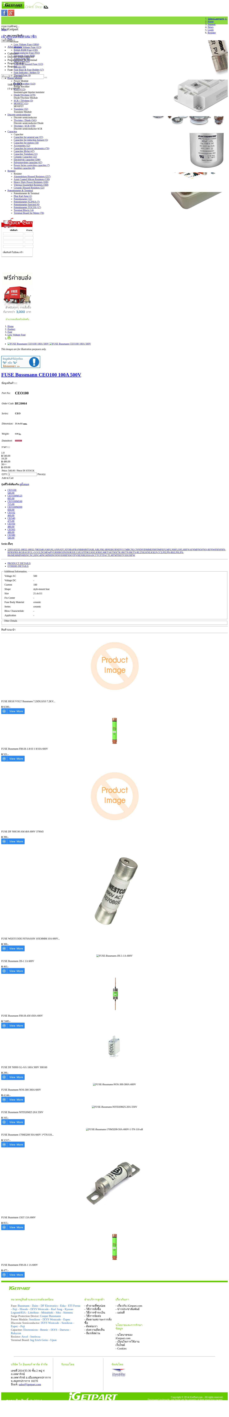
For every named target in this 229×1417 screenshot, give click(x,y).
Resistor (11, 171)
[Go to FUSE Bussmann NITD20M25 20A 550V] (13, 1124)
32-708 (34, 549)
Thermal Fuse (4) (22, 75)
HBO (59, 552)
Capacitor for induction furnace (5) (31, 140)
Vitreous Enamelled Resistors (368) (31, 185)
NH (50, 555)
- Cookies (121, 1348)
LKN (146, 552)
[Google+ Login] (11, 15)
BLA (94, 549)
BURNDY (116, 549)
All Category (8, 41)
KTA (107, 552)
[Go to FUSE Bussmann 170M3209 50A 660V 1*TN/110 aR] (13, 1146)
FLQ (177, 549)
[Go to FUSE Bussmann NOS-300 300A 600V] (13, 1101)
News (210, 27)
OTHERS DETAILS (18, 566)
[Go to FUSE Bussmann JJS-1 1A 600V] (13, 973)
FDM (157, 549)
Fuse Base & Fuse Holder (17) (29, 69)
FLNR (172, 549)
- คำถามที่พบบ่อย (94, 1305)
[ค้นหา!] (45, 77)
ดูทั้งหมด (24, 484)
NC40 (39, 555)
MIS (24, 555)
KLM (102, 552)
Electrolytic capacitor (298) (27, 159)
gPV (51, 552)
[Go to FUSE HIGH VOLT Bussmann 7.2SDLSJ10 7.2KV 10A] (13, 713)
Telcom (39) (20, 67)
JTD (85, 552)
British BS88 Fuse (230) (26, 50)
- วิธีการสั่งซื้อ (92, 1309)
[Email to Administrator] (20, 367)
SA (90, 555)
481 (43, 549)
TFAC (104, 555)
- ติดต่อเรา (91, 1326)
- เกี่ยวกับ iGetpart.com (129, 1305)
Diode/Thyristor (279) (24, 95)
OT (72, 555)
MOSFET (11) (21, 103)
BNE (108, 549)
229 (9, 549)
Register (212, 32)
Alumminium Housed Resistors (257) (32, 176)
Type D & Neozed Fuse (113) (28, 64)
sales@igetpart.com (30, 1384)
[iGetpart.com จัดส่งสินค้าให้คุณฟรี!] (17, 321)
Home (211, 21)
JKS (71, 552)
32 (16, 549)
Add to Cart (7, 478)
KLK (89, 552)
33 (39, 549)
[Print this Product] (9, 338)
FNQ (199, 549)
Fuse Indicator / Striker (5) (27, 72)
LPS (176, 552)
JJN (64, 552)
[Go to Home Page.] (2, 20)
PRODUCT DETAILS (19, 563)
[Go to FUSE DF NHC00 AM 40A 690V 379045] (13, 843)
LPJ (163, 552)
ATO (66, 549)
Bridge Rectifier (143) (24, 83)
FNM (194, 549)
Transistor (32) (21, 109)
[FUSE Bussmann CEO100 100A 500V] (49, 344)
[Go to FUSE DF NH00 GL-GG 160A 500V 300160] (13, 1079)
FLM (166, 549)
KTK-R (119, 552)
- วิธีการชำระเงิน (94, 1312)
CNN (137, 549)
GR (55, 552)
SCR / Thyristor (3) (23, 100)
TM (115, 555)
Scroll (4, 29)
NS (69, 555)
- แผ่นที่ (120, 1312)
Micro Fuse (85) (22, 61)
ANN (57, 549)
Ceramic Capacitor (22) (25, 156)
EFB (152, 549)
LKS (151, 552)
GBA (23, 552)
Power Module (14, 78)
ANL (51, 549)
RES (85, 555)
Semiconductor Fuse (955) (27, 53)
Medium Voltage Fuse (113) (27, 47)
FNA (188, 549)
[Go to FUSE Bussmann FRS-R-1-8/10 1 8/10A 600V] (13, 760)
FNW (212, 549)
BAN (77, 549)
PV (75, 555)
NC (28, 555)
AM (47, 549)
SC (93, 555)
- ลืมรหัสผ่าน (92, 1333)
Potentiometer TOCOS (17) (27, 207)
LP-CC (157, 552)
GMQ (46, 552)
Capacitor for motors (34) (26, 142)
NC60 (45, 555)
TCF (99, 555)
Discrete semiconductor (19, 114)
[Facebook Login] (4, 15)
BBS (82, 549)
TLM (110, 555)
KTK (112, 552)
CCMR (125, 549)
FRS (11, 552)
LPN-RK (169, 552)
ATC (62, 549)
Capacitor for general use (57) (28, 137)
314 (13, 549)
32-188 (20, 549)
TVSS (124, 555)
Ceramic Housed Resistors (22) (29, 187)
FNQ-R (205, 549)
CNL (131, 549)
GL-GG (33, 552)
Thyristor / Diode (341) (25, 120)
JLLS (76, 552)
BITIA (88, 549)
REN (80, 555)
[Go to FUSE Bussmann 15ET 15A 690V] (13, 1229)
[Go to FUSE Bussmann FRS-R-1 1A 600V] (13, 1276)
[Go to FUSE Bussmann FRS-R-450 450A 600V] (13, 1027)
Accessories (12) (22, 145)
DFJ (142, 549)
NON (54, 555)
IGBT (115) (19, 89)
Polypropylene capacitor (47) (28, 162)
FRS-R (17, 552)
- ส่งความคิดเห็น (94, 1329)
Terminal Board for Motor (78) (29, 213)
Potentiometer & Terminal (20, 190)
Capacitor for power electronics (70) (31, 148)
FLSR (183, 549)
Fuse (9, 38)
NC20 (33, 555)
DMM (147, 549)
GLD (40, 552)
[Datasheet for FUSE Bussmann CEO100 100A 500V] (18, 440)
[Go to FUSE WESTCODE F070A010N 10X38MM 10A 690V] (13, 950)
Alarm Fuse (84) (22, 58)
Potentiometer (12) (23, 199)
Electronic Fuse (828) (24, 55)
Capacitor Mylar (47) (24, 151)
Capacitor (12, 131)
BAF (71, 549)
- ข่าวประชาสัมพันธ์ (128, 1309)
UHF (130, 555)
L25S (141, 552)
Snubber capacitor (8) (24, 168)
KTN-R (127, 552)
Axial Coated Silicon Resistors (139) (32, 179)
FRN (217, 549)
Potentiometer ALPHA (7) (27, 201)
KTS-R (134, 552)
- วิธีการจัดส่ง (92, 1316)
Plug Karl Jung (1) (23, 196)
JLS (81, 552)
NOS (59, 555)
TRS (119, 555)
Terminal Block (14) (24, 210)
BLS (103, 549)
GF (27, 552)
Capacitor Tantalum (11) (26, 154)
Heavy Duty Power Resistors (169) (31, 182)
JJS (67, 552)
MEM (14, 555)
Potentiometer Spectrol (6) (26, 204)
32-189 (27, 549)
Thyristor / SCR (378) (24, 126)
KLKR (95, 552)
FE (161, 549)
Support (211, 24)
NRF (64, 555)
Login (211, 30)
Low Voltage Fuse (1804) (26, 44)
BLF (99, 549)
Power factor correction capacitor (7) (32, 165)
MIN (19, 555)
